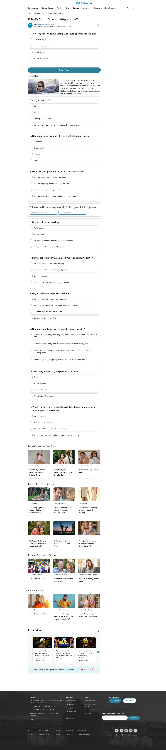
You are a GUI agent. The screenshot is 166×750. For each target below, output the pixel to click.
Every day (38, 154)
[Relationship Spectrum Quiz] (89, 457)
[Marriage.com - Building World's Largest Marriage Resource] (83, 4)
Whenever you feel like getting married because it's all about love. (59, 359)
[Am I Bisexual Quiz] (39, 566)
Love (56, 537)
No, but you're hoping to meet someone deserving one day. (57, 125)
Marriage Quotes (71, 711)
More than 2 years (41, 58)
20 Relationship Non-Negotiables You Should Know (63, 510)
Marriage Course (89, 701)
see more (77, 94)
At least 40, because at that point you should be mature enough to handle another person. (63, 351)
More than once (40, 383)
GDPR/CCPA (69, 734)
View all (97, 631)
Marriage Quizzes (71, 708)
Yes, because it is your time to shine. (48, 312)
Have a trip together (42, 416)
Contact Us (69, 730)
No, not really (39, 234)
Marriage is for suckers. (43, 119)
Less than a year (40, 39)
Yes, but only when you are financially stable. (51, 270)
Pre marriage (33, 503)
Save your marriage (85, 537)
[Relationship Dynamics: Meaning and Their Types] (64, 528)
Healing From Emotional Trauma (88, 574)
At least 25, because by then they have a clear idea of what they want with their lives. (65, 335)
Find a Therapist (71, 701)
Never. (36, 160)
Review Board (43, 730)
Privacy (30, 734)
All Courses (87, 713)
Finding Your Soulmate (61, 574)
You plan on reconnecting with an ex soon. (50, 190)
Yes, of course (39, 228)
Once (36, 377)
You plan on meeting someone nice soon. (50, 177)
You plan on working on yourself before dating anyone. (55, 196)
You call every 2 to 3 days (44, 396)
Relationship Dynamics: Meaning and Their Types (64, 543)
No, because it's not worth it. (45, 318)
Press (58, 730)
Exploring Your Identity (36, 574)
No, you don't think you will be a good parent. (51, 282)
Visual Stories (70, 718)
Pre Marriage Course (90, 710)
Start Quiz (64, 70)
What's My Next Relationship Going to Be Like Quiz (63, 472)
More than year (40, 52)
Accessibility (82, 730)
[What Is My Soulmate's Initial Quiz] (64, 566)
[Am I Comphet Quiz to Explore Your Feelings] (89, 601)
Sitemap (109, 735)
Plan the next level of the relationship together (52, 429)
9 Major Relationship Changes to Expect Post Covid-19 (87, 543)
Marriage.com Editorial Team (45, 24)
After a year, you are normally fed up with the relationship (56, 435)
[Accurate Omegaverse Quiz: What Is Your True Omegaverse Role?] (64, 601)
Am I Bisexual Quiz (36, 579)
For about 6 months (42, 46)
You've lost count (40, 390)
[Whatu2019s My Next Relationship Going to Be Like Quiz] (64, 457)
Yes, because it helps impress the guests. (50, 299)
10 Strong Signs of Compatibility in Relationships (36, 510)
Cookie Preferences (84, 734)
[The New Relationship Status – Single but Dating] (89, 495)
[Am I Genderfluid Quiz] (39, 601)
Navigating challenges (60, 503)
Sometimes (38, 142)
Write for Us (130, 701)
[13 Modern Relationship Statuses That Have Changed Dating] (39, 528)
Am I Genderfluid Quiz (38, 614)
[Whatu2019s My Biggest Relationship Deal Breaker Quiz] (39, 457)
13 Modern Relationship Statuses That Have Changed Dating (39, 543)
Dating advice (83, 503)
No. (35, 106)
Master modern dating (36, 466)
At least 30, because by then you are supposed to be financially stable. (62, 344)
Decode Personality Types (37, 610)
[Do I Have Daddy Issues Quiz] (89, 566)
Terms (58, 734)
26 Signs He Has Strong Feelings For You (42, 706)
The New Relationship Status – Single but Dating (88, 510)
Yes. (35, 112)
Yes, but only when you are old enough (49, 247)
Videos (68, 715)
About (30, 730)
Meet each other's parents (44, 422)
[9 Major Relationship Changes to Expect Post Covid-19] (89, 528)
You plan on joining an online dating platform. (51, 183)
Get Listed (115, 701)
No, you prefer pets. (41, 276)
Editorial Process (44, 734)
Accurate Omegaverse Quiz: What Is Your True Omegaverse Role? (63, 616)
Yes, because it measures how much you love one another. (57, 305)
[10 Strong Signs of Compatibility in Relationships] (39, 495)
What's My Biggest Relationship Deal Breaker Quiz (37, 472)
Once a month (39, 148)
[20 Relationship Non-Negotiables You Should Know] (64, 495)
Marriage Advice (71, 704)
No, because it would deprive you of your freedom (53, 240)
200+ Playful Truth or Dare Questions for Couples (45, 710)
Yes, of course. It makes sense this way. (49, 263)
